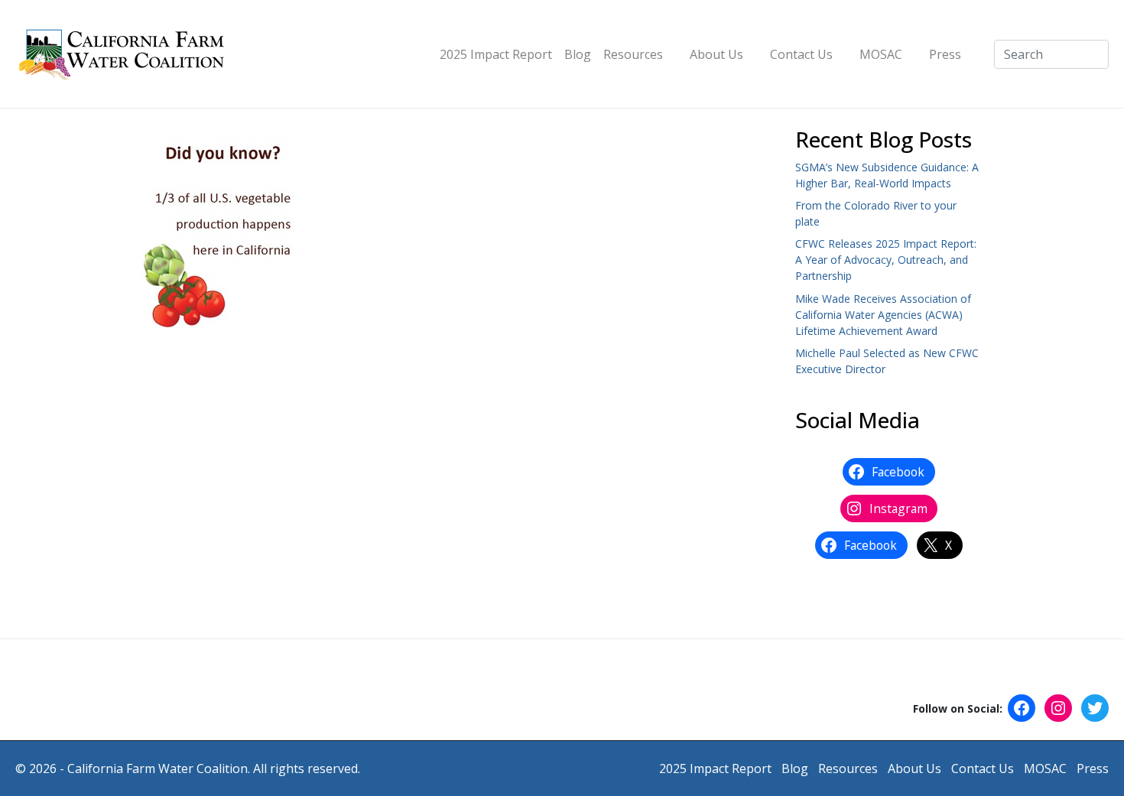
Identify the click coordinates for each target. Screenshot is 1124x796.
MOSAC (880, 54)
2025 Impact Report (496, 54)
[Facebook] (1021, 708)
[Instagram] (1058, 708)
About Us (716, 54)
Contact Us (801, 54)
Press (945, 54)
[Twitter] (1095, 708)
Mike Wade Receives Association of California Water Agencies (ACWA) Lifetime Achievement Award (883, 314)
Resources (633, 54)
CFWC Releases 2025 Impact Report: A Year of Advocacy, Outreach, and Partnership (885, 259)
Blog (577, 54)
